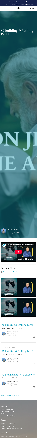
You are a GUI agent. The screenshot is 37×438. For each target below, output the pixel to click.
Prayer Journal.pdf (10, 272)
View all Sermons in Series (10, 395)
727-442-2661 (11, 423)
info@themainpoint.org (14, 429)
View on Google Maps (8, 416)
